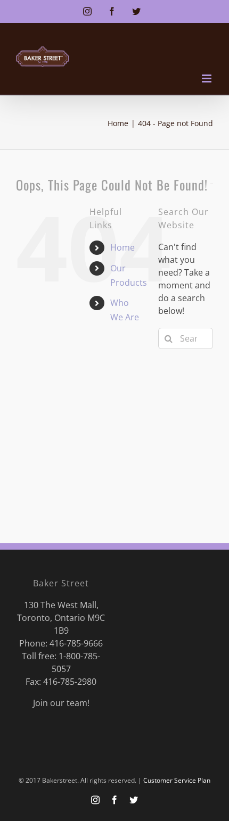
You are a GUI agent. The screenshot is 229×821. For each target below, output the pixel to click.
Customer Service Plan (176, 780)
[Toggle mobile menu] (207, 78)
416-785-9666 (76, 643)
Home (122, 247)
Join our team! (61, 703)
